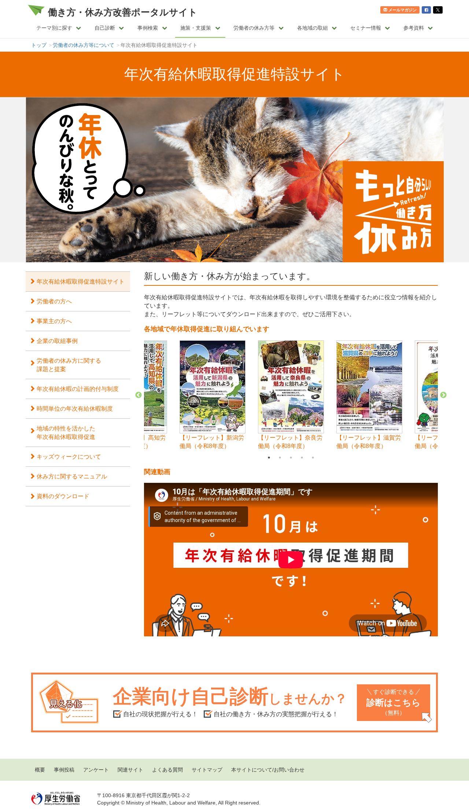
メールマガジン (402, 10)
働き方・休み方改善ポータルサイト (122, 12)
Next (443, 395)
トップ (39, 45)
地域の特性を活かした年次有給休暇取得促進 (66, 432)
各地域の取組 (312, 28)
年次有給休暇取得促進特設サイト (81, 281)
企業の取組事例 (57, 340)
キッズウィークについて (69, 456)
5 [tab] (313, 457)
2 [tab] (280, 457)
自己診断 (105, 28)
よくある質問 (167, 770)
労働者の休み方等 (253, 28)
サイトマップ (207, 770)
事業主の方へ (54, 321)
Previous (138, 395)
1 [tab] (269, 457)
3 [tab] (291, 457)
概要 (40, 770)
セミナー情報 (365, 28)
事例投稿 (64, 770)
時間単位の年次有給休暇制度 (75, 408)
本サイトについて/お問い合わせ (267, 770)
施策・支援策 (195, 28)
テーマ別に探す (54, 28)
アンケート (96, 770)
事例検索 (147, 28)
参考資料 (413, 28)
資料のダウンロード (63, 496)
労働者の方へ (54, 301)
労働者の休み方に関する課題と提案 (69, 364)
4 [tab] (302, 457)
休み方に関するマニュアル (72, 476)
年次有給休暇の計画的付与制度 (78, 388)
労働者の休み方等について (83, 45)
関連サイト (130, 770)
